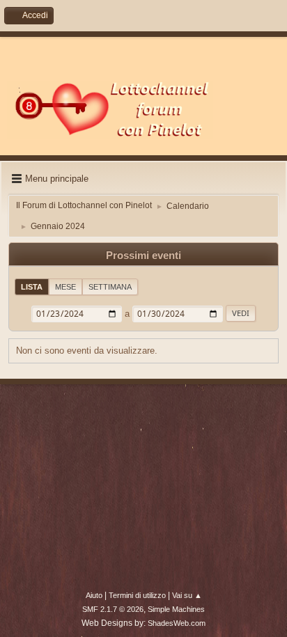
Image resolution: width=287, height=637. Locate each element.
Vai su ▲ (187, 595)
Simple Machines (176, 609)
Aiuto (94, 595)
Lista (31, 287)
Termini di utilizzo (137, 595)
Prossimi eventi (143, 255)
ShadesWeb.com (176, 623)
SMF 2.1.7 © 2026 (113, 609)
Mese (65, 287)
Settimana (110, 287)
